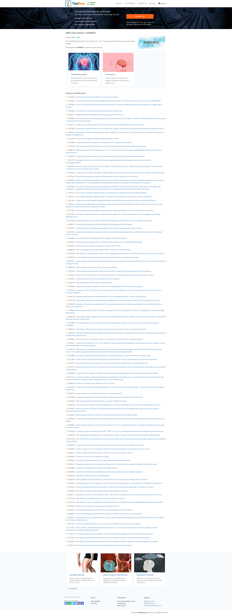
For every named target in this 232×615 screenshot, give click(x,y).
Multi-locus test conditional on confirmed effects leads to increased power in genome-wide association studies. (115, 275)
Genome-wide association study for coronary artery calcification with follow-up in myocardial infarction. (112, 363)
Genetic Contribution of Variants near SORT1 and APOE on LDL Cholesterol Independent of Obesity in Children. (115, 487)
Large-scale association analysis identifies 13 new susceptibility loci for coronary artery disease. (109, 286)
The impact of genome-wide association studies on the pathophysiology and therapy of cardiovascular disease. (114, 534)
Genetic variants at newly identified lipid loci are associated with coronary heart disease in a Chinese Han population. (117, 359)
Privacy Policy (121, 603)
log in (153, 3)
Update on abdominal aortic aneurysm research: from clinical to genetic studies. (104, 453)
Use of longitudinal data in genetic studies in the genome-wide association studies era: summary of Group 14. (114, 197)
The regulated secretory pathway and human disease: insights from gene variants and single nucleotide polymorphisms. (118, 435)
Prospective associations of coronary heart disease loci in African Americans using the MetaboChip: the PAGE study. (116, 464)
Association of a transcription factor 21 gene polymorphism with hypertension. (103, 460)
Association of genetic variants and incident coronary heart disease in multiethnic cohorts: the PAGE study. (113, 356)
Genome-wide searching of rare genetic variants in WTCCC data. (98, 246)
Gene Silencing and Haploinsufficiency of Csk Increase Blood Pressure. (100, 498)
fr (70, 597)
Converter (130, 3)
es (72, 597)
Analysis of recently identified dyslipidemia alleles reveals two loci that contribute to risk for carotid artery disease (116, 200)
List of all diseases (73, 588)
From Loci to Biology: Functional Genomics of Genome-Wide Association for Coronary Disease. (109, 514)
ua (77, 597)
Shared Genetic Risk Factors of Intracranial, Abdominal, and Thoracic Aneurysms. (104, 545)
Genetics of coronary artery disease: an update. (92, 456)
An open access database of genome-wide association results (97, 139)
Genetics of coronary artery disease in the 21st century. (95, 383)
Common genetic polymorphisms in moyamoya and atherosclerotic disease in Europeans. (107, 257)
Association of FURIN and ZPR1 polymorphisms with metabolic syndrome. (102, 491)
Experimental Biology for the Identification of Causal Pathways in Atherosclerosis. (104, 510)
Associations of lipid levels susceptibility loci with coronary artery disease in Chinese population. (109, 472)
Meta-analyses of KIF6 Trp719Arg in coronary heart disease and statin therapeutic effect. (107, 415)
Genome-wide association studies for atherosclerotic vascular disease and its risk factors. (107, 176)
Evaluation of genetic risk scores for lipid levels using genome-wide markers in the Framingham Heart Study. (114, 220)
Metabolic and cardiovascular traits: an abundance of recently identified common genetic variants (110, 125)
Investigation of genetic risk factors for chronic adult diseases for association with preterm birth (109, 397)
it (74, 597)
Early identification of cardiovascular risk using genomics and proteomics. (101, 238)
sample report (92, 3)
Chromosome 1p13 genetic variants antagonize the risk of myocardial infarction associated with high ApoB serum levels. (118, 405)
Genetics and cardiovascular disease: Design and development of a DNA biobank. (104, 224)
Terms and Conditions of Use (126, 601)
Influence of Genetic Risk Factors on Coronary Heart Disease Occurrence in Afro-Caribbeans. (108, 524)
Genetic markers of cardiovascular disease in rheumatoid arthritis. (99, 393)
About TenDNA (95, 601)
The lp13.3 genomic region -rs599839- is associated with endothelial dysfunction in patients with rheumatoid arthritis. (117, 373)
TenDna (143, 612)
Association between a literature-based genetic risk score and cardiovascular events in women (109, 228)
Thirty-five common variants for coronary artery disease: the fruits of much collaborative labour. (110, 339)
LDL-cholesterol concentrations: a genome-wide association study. (99, 111)
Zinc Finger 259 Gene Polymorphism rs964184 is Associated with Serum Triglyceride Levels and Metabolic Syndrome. (117, 541)
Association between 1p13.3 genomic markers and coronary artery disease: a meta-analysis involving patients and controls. (119, 483)
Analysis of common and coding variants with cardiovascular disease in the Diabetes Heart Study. (110, 445)
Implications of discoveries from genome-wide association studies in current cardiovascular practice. (111, 329)
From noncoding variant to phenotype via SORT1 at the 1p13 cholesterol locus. (103, 250)
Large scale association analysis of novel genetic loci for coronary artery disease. (104, 142)
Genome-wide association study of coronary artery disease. (97, 267)
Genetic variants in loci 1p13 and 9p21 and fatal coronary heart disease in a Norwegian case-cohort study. (113, 449)
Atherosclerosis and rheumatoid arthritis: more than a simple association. (102, 401)
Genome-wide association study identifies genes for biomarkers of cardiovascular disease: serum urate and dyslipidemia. (118, 101)
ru (79, 597)
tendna (152, 601)
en (65, 597)
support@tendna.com (155, 605)
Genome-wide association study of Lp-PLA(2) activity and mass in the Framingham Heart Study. (109, 242)
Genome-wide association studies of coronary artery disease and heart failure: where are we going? (111, 146)
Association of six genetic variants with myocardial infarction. (97, 468)
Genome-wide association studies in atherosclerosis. (94, 283)
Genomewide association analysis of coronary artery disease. (97, 97)
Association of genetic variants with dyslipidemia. (93, 476)
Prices (119, 3)
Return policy (121, 605)
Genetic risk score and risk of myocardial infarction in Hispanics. (98, 279)
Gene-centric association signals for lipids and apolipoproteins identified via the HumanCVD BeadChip (111, 193)
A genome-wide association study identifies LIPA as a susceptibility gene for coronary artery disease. (111, 296)
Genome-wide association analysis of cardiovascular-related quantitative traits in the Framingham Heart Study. (115, 210)
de (68, 597)
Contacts (142, 3)
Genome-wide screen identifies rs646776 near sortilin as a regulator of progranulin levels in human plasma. (114, 271)
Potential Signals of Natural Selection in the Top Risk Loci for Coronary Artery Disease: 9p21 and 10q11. (112, 479)
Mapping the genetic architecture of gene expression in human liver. (100, 115)
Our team (94, 603)
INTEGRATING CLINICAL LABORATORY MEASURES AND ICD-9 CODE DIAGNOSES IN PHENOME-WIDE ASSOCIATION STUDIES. (119, 502)
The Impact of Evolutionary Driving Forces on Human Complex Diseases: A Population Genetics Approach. (113, 538)
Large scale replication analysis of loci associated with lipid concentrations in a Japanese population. (110, 156)
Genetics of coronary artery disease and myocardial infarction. (98, 506)
